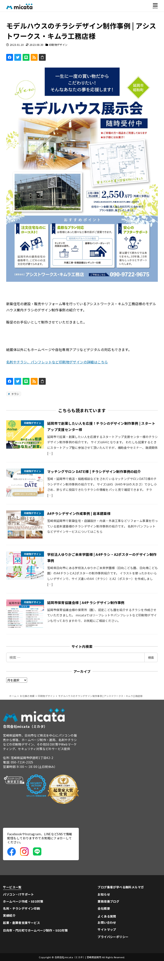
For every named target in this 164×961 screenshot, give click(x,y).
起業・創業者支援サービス (21, 923)
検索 (151, 657)
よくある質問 (107, 916)
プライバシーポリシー (113, 937)
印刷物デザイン (58, 44)
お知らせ (104, 894)
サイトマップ (107, 929)
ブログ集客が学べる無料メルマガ (121, 887)
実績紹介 (9, 915)
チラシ (14, 394)
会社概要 (104, 908)
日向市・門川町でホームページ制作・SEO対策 (35, 930)
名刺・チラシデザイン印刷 (21, 908)
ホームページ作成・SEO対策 (23, 901)
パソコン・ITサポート (18, 894)
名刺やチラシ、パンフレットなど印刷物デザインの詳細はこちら (57, 361)
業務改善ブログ (108, 901)
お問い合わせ (107, 922)
